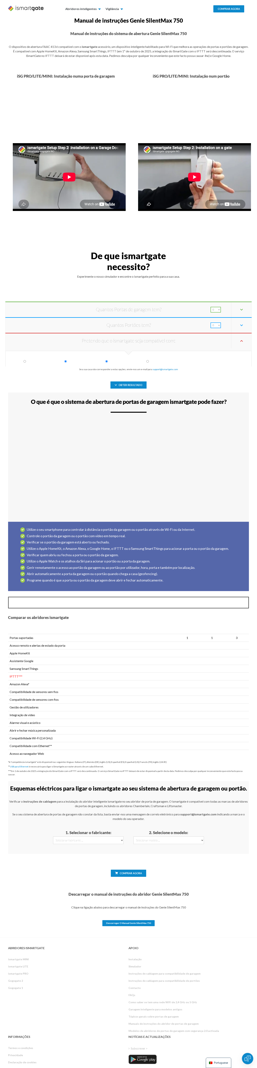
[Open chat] (247, 1058)
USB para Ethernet (19, 766)
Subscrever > (139, 1048)
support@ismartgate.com (165, 369)
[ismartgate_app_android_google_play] (142, 1059)
